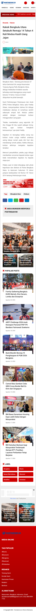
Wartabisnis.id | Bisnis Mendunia (23, 610)
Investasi (26, 7)
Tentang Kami (6, 573)
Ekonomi (18, 7)
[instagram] (13, 543)
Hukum (12, 23)
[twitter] (10, 200)
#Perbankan (6, 564)
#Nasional (5, 561)
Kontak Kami (6, 576)
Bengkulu (5, 7)
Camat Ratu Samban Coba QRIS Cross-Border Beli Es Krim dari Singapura (16, 386)
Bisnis (12, 7)
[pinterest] (21, 200)
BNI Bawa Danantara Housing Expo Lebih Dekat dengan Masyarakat (17, 416)
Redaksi (4, 582)
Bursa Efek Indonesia (10, 474)
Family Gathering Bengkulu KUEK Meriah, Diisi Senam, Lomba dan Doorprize (16, 294)
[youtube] (15, 543)
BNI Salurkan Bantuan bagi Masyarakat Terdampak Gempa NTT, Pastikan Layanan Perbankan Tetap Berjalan (16, 450)
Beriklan (4, 585)
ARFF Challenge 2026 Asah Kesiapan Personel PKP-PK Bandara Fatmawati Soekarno (17, 324)
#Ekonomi (5, 555)
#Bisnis (4, 552)
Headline (7, 479)
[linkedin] (27, 200)
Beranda (5, 23)
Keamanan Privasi (8, 579)
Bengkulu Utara (16, 194)
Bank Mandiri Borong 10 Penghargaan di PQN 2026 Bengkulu (16, 355)
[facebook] (5, 200)
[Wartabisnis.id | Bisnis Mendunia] (8, 4)
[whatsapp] (16, 200)
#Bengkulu (5, 558)
